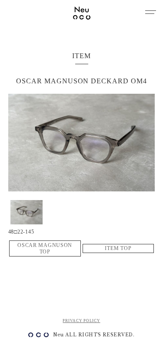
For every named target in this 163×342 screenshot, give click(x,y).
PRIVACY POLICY (81, 321)
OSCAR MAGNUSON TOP (44, 248)
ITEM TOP (118, 248)
